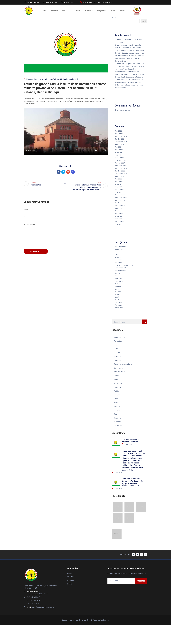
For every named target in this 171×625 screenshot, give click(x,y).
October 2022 (120, 203)
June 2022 (119, 213)
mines (117, 276)
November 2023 (121, 168)
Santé (117, 289)
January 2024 (120, 163)
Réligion (63, 79)
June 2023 (119, 182)
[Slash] (65, 183)
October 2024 (120, 139)
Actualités (54, 11)
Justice (117, 273)
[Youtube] (145, 554)
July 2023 (118, 179)
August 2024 (119, 144)
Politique (56, 79)
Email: (40, 607)
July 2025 (118, 131)
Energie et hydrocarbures (124, 265)
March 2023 (119, 190)
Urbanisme (119, 308)
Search (114, 18)
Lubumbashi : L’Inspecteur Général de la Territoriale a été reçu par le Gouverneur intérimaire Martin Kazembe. (129, 66)
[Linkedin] (73, 172)
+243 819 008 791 (70, 2)
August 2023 (119, 176)
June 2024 (119, 150)
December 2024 (121, 136)
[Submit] (144, 322)
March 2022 (119, 221)
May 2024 (118, 152)
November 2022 (121, 200)
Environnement (120, 268)
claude (71, 79)
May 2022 (118, 216)
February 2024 (120, 160)
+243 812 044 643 (32, 2)
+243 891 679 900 (51, 2)
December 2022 (121, 198)
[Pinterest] (68, 172)
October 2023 (120, 171)
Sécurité (118, 292)
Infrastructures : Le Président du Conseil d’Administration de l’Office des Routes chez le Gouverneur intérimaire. (129, 74)
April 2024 (118, 155)
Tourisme (118, 302)
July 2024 (118, 147)
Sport (117, 300)
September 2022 (121, 205)
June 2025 (119, 134)
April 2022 (118, 219)
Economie (118, 260)
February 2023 (120, 192)
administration (47, 79)
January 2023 (120, 195)
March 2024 (119, 158)
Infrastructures (120, 270)
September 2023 (121, 174)
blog (116, 252)
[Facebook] (59, 172)
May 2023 (118, 184)
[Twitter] (63, 172)
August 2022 (119, 208)
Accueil (44, 11)
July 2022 (118, 211)
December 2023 (121, 166)
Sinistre (117, 294)
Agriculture (119, 249)
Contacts (122, 11)
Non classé (119, 278)
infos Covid (89, 11)
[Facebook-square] (133, 554)
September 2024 (121, 142)
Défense (118, 257)
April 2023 (118, 187)
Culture (117, 255)
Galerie (112, 11)
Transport (118, 305)
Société (117, 297)
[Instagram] (141, 554)
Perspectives (101, 11)
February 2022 (120, 224)
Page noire (119, 281)
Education (118, 262)
